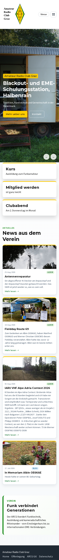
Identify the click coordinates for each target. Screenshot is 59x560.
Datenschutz (46, 556)
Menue (44, 14)
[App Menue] (53, 14)
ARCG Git (32, 556)
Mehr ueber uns (15, 114)
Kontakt (36, 114)
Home (6, 556)
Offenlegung (18, 556)
